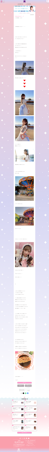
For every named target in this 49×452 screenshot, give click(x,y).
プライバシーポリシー (30, 449)
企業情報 (22, 449)
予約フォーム (29, 445)
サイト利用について (25, 449)
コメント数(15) (28, 387)
